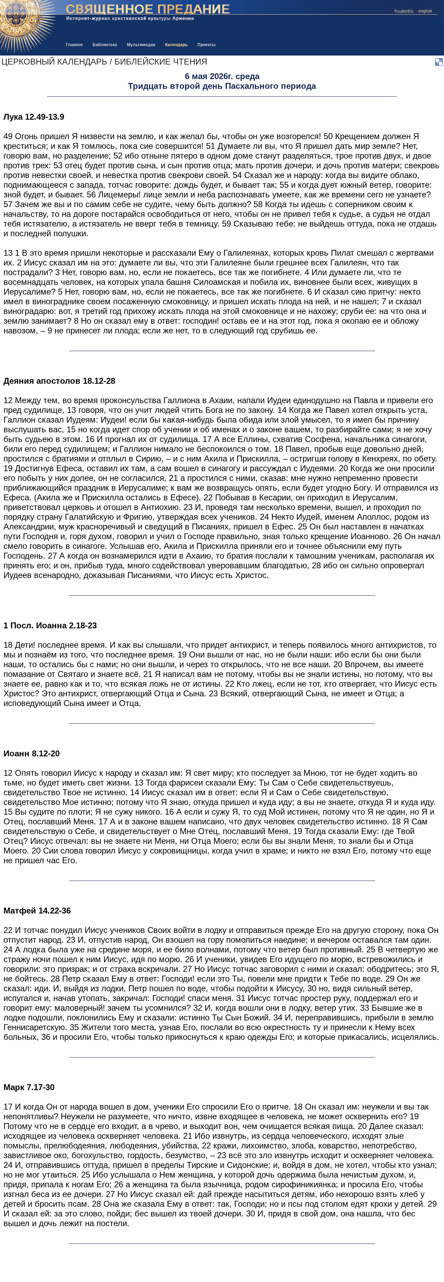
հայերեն (403, 11)
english (425, 11)
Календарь (176, 44)
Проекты (206, 44)
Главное (74, 44)
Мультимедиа (141, 44)
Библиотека (105, 44)
